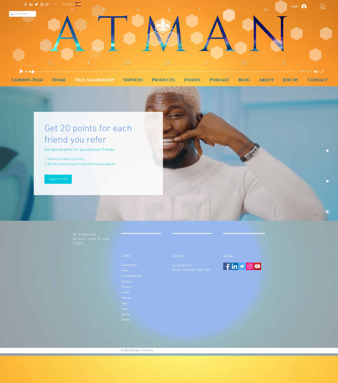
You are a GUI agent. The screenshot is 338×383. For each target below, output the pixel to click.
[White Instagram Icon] (42, 4)
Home (124, 270)
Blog (124, 303)
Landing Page (129, 265)
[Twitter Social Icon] (242, 266)
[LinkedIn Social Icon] (234, 266)
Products (126, 287)
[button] (323, 6)
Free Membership (131, 276)
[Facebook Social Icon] (227, 266)
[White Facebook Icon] (25, 4)
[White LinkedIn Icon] (31, 4)
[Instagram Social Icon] (250, 266)
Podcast (126, 298)
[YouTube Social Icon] (257, 266)
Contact (125, 320)
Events (125, 292)
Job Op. (125, 314)
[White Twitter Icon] (36, 4)
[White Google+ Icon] (47, 4)
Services (126, 281)
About (124, 309)
